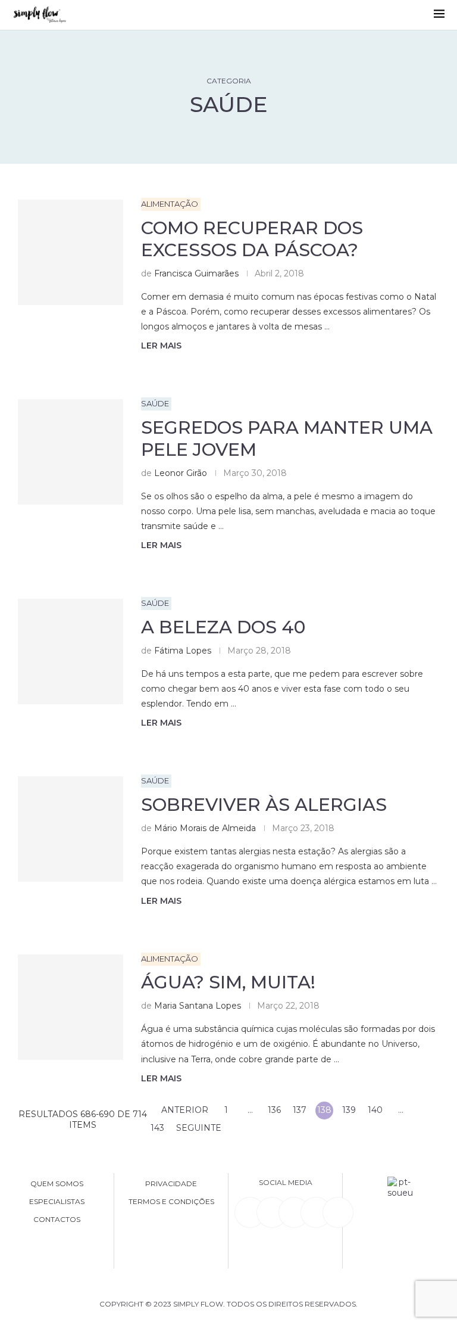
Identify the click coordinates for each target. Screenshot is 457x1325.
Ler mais (161, 345)
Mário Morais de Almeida (205, 828)
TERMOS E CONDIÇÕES (171, 1201)
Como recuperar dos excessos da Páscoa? (252, 239)
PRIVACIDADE (171, 1183)
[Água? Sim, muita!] (70, 1007)
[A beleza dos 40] (70, 651)
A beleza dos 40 (223, 627)
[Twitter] (338, 1212)
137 (299, 1110)
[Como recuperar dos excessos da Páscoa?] (70, 252)
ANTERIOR (183, 1110)
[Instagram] (293, 1212)
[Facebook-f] (271, 1212)
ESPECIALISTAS (56, 1201)
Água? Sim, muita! (228, 982)
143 (157, 1127)
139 (349, 1110)
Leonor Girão (180, 473)
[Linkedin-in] (249, 1212)
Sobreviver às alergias (264, 805)
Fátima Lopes (182, 650)
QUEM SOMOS (56, 1183)
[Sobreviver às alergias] (70, 829)
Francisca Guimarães (196, 273)
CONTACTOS (56, 1219)
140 (375, 1110)
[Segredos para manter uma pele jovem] (70, 452)
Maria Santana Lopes (197, 1005)
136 (274, 1110)
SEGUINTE (200, 1127)
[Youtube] (316, 1212)
